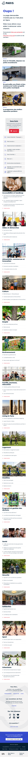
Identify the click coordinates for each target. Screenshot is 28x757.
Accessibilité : (12, 746)
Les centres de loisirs (9, 393)
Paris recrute (7, 327)
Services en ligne (8, 230)
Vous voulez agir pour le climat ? (12, 360)
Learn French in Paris (9, 421)
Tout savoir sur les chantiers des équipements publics (11, 676)
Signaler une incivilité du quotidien (13, 577)
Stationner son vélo (8, 483)
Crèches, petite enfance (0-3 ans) (12, 387)
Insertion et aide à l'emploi (10, 329)
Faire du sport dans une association (12, 639)
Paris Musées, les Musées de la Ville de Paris (14, 299)
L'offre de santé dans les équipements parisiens (13, 544)
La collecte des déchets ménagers (12, 515)
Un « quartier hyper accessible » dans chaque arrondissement (13, 201)
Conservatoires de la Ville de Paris (12, 296)
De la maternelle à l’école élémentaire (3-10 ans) (15, 390)
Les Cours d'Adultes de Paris (11, 324)
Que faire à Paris (11, 754)
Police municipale (8, 580)
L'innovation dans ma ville (10, 269)
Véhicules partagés (8, 480)
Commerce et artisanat (9, 263)
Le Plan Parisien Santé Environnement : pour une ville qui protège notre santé (14, 552)
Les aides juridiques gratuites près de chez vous (14, 233)
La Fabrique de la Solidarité (11, 614)
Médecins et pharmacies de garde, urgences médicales (12, 548)
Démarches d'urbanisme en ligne (12, 669)
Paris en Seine (22, 754)
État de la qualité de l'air (10, 354)
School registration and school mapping (14, 418)
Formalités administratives (10, 236)
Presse (23, 746)
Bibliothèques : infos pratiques (11, 294)
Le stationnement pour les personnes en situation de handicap (14, 205)
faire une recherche (17, 32)
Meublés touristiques (9, 452)
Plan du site (23, 749)
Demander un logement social (11, 449)
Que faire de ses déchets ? (10, 512)
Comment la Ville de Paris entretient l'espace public (13, 518)
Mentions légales (14, 744)
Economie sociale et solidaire (11, 266)
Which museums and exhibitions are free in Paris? (15, 424)
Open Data (4, 749)
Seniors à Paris (7, 611)
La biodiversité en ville (9, 357)
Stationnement (7, 485)
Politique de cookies (13, 749)
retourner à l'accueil (9, 35)
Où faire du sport (8, 645)
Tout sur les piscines (8, 642)
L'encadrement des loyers (10, 455)
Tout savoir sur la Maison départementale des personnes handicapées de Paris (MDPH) (14, 197)
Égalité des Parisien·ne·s (10, 609)
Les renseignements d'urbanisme (12, 672)
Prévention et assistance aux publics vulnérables (13, 583)
